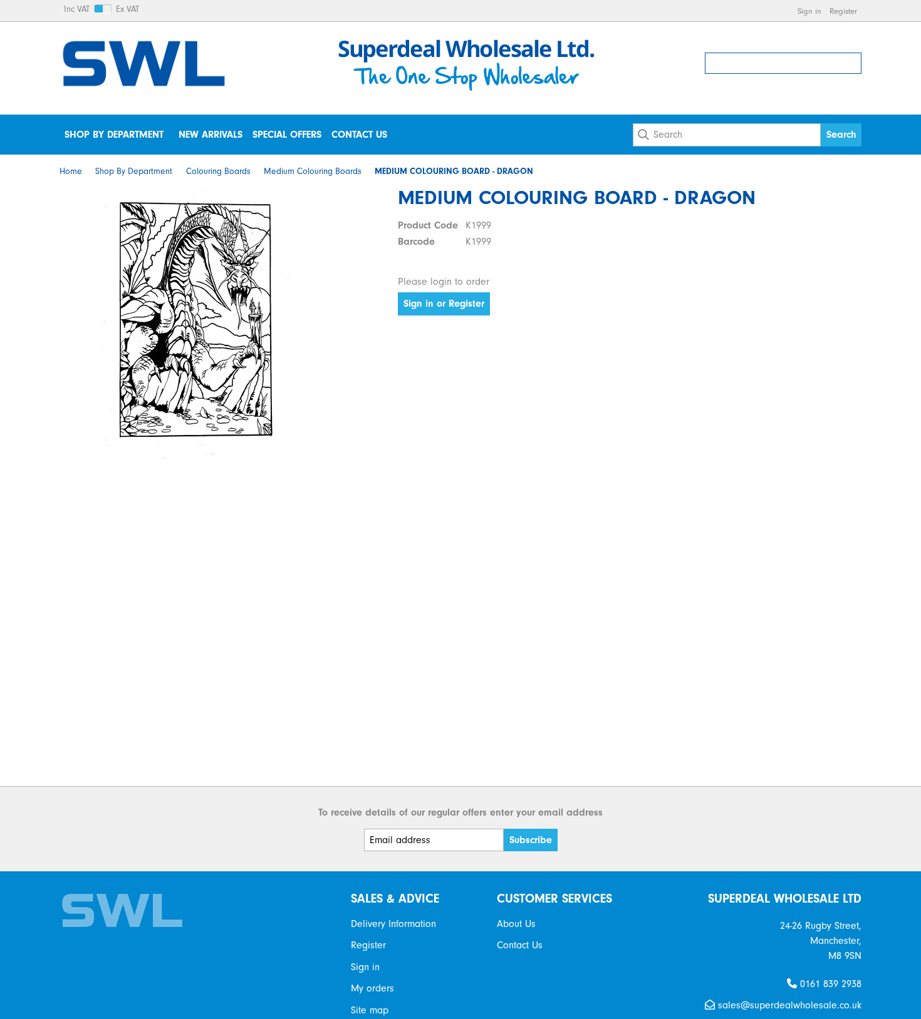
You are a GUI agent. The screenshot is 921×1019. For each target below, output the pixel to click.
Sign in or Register (443, 303)
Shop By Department (114, 134)
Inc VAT (77, 9)
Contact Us (359, 134)
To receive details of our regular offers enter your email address (460, 812)
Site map (369, 1010)
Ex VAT (127, 9)
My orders (372, 988)
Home (71, 171)
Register (843, 11)
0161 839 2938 (829, 984)
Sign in (809, 11)
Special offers (286, 134)
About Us (516, 923)
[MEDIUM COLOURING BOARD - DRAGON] (197, 324)
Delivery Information (393, 923)
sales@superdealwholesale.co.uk (788, 1005)
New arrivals (210, 134)
